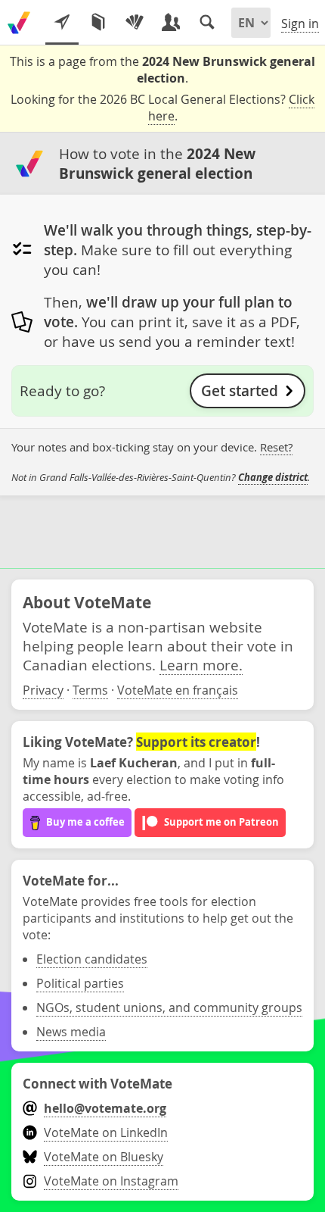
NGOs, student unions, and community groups (169, 1007)
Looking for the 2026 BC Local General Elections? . (162, 107)
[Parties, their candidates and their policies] (134, 22)
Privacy (43, 690)
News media (71, 1031)
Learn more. (201, 664)
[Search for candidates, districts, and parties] (207, 22)
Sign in (300, 23)
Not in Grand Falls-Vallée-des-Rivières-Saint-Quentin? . (160, 477)
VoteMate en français (177, 690)
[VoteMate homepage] (19, 23)
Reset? (276, 447)
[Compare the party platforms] (98, 22)
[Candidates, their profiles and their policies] (170, 22)
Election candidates (91, 959)
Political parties (80, 983)
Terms (90, 690)
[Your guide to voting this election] (62, 22)
